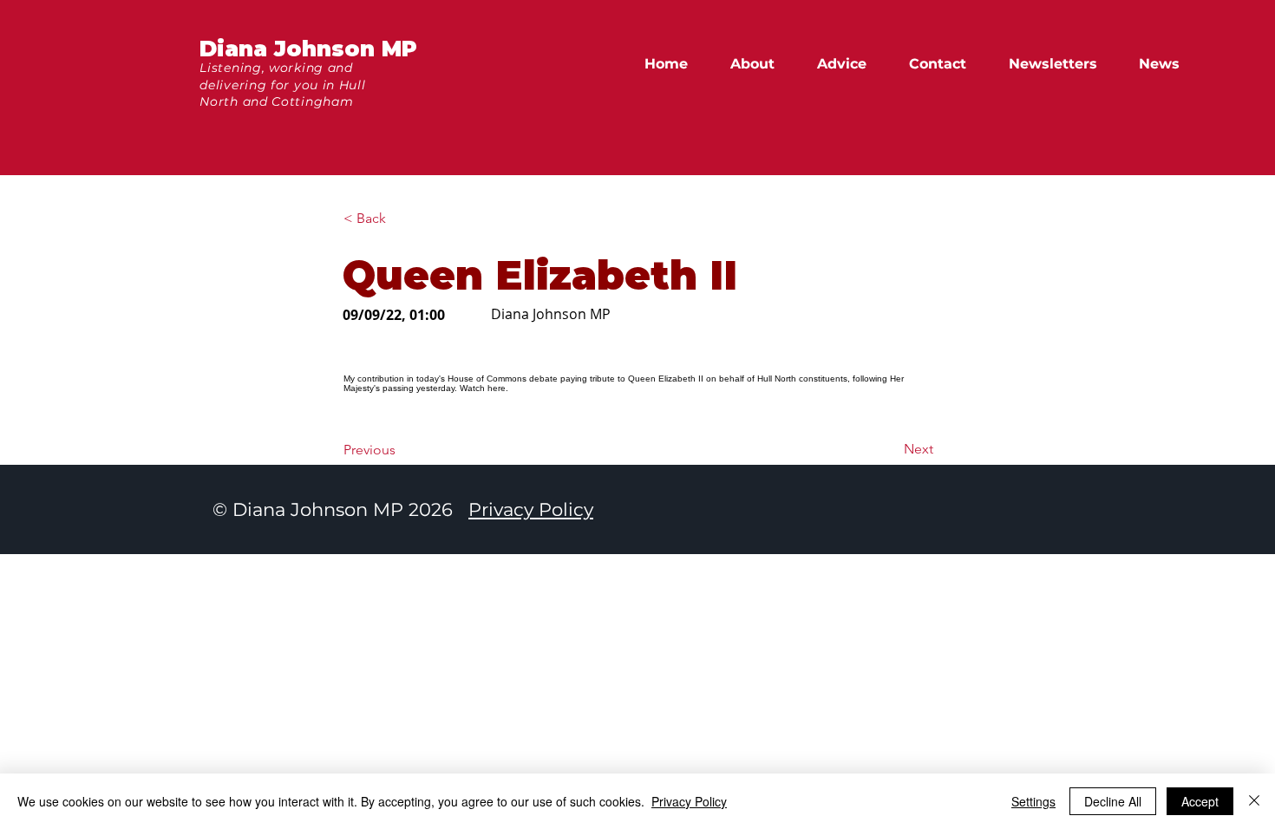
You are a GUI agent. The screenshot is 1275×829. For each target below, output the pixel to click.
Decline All (1112, 801)
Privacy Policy (530, 509)
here (496, 388)
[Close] (1254, 801)
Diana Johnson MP (308, 49)
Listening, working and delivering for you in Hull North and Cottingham (282, 84)
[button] (1167, 64)
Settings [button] (1033, 801)
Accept (1200, 801)
